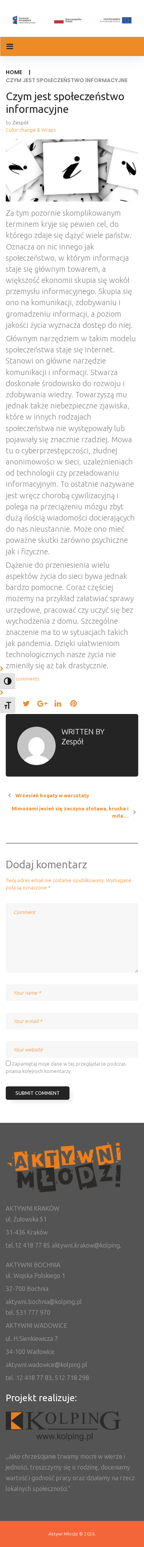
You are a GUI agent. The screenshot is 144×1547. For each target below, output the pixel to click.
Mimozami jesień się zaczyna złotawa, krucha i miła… (70, 812)
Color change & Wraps (31, 129)
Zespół (20, 122)
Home (14, 72)
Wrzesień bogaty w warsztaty (52, 795)
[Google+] (42, 703)
